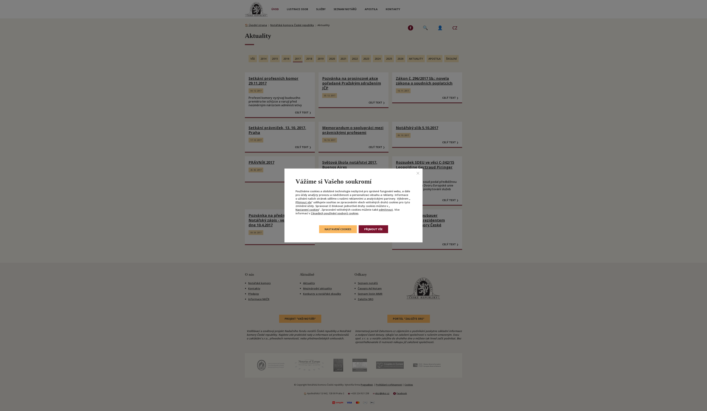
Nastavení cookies (307, 210)
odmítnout (386, 210)
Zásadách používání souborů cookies (334, 213)
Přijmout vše (304, 202)
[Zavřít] (418, 173)
